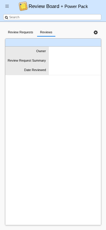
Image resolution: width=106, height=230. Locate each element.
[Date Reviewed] (77, 43)
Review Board (58, 6)
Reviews (46, 32)
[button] (7, 8)
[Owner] (19, 43)
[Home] (21, 6)
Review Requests (20, 32)
